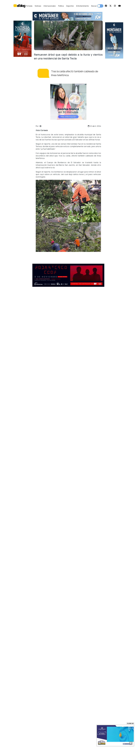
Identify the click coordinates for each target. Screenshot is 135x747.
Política (61, 6)
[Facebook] (106, 6)
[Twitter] (110, 6)
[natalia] (23, 39)
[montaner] (67, 16)
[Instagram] (115, 6)
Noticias (38, 6)
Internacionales (50, 6)
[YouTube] (119, 6)
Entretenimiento (82, 6)
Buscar (94, 6)
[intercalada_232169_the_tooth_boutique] (68, 102)
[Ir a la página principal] (19, 6)
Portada (29, 6)
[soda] (68, 275)
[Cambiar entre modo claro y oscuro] (100, 6)
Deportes (70, 6)
